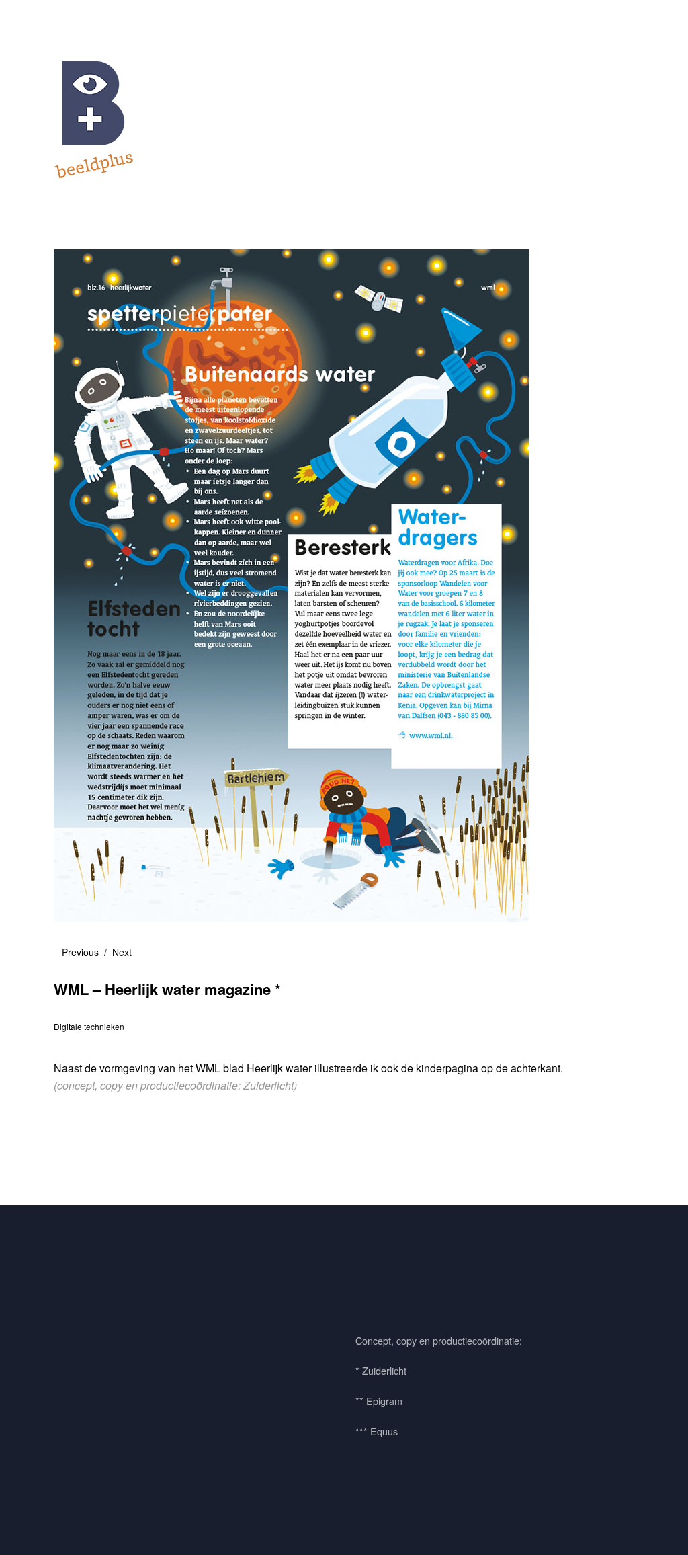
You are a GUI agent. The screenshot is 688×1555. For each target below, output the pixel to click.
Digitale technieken (89, 1026)
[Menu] (70, 19)
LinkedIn (143, 1289)
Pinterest (107, 1289)
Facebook (70, 1289)
